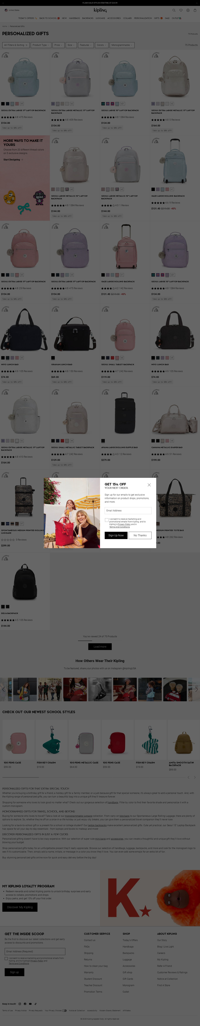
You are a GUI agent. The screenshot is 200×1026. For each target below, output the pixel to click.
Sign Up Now (116, 535)
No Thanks (140, 535)
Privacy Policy (124, 524)
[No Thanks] (149, 485)
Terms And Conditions (119, 527)
